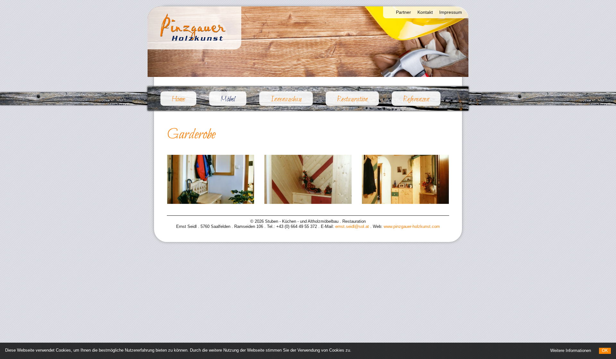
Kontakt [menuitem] (425, 12)
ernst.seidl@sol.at (352, 226)
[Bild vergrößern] (210, 179)
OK (605, 350)
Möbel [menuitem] (233, 99)
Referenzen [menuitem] (416, 99)
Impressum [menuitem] (450, 12)
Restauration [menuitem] (352, 99)
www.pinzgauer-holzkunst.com (412, 226)
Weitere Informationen (570, 350)
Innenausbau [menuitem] (286, 99)
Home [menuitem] (178, 99)
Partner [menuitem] (403, 12)
